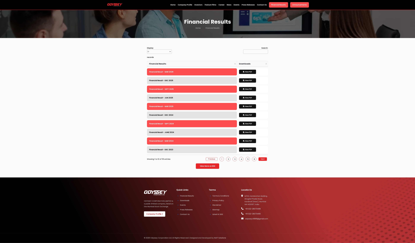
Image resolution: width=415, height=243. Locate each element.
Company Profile (154, 214)
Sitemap (215, 209)
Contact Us (185, 214)
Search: (264, 48)
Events (183, 205)
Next (263, 159)
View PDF (248, 72)
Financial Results (187, 196)
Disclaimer (216, 205)
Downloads (184, 200)
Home (198, 28)
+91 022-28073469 (253, 214)
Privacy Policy (218, 200)
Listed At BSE (217, 214)
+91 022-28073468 (253, 209)
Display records (150, 53)
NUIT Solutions (220, 238)
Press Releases (186, 209)
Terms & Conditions (220, 196)
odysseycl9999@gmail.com (256, 219)
